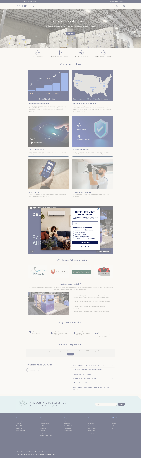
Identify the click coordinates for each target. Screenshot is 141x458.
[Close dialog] (98, 209)
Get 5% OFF (85, 242)
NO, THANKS (85, 246)
